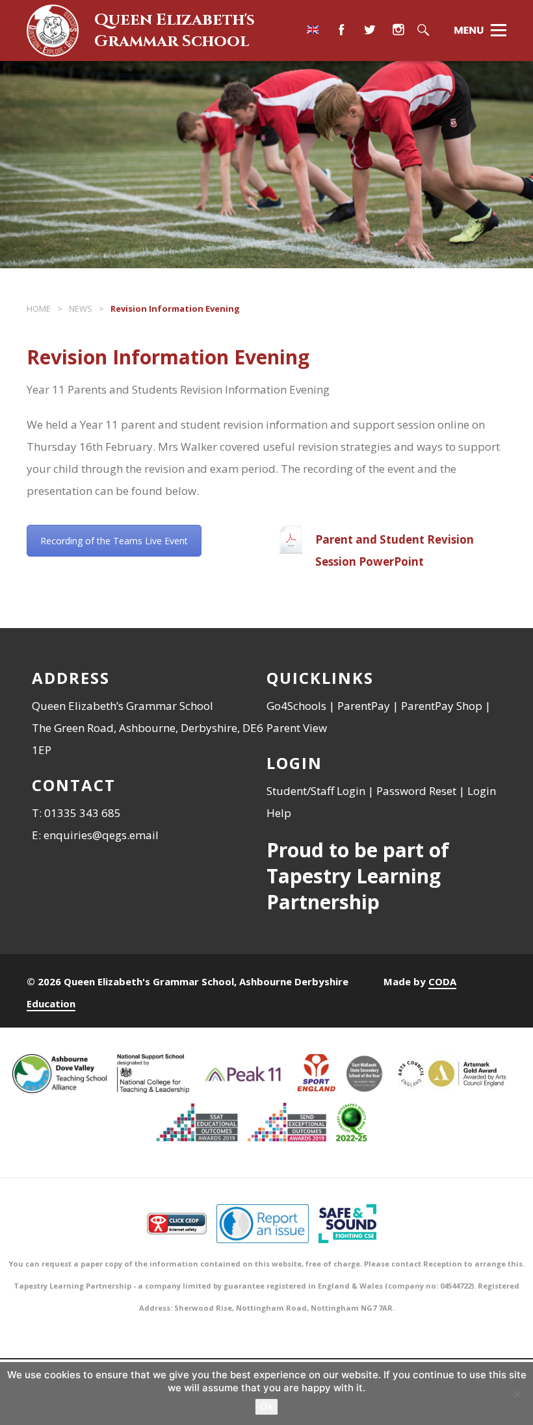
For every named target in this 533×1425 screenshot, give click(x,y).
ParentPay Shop (441, 705)
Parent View (296, 727)
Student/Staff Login (315, 790)
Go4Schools (296, 705)
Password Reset (416, 790)
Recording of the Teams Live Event (114, 541)
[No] (516, 1393)
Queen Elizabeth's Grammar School (174, 30)
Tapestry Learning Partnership (353, 889)
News (80, 308)
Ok (266, 1406)
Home (39, 308)
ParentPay (363, 705)
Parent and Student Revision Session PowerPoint (394, 550)
